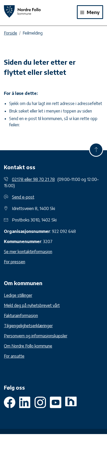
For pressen (14, 261)
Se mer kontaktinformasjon (28, 251)
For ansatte (14, 356)
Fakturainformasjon (21, 315)
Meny (92, 12)
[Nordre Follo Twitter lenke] (25, 402)
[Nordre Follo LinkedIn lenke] (71, 402)
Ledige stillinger (18, 295)
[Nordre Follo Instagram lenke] (55, 402)
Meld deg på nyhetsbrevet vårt (32, 305)
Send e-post (23, 197)
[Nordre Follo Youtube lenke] (40, 402)
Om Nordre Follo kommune (28, 346)
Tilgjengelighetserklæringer (28, 325)
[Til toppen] (96, 150)
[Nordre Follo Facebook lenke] (9, 402)
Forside (10, 33)
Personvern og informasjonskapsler (35, 335)
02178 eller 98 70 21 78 (33, 179)
